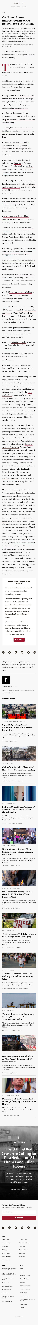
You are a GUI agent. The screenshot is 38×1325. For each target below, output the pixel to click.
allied (17, 248)
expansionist (15, 201)
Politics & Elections (13, 1095)
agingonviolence (22, 988)
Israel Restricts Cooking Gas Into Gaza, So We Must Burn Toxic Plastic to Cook (17, 894)
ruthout (17, 866)
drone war (17, 163)
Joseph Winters (8, 741)
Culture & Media (5, 1239)
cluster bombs (9, 348)
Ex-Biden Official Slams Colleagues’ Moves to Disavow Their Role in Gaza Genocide (18, 809)
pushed (6, 306)
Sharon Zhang (8, 1115)
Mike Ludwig (7, 1073)
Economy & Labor (23, 1239)
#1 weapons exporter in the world (21, 327)
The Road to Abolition (7, 1283)
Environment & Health (18, 721)
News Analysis (6, 721)
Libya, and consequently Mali (20, 292)
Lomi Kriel (7, 948)
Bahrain (27, 251)
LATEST (18, 7)
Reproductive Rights (6, 1256)
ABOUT (13, 7)
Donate (22, 1272)
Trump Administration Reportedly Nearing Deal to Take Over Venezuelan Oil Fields (18, 1017)
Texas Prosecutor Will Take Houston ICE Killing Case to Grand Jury (19, 935)
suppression (9, 254)
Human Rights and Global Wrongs (8, 1278)
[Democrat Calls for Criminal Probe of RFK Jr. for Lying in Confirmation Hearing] (19, 1085)
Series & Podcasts (6, 1260)
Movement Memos (6, 1289)
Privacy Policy (23, 1292)
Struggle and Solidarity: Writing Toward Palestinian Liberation (9, 1269)
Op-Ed (4, 13)
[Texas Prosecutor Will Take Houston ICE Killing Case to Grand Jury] (19, 920)
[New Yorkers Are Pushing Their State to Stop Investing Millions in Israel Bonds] (19, 836)
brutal (4, 201)
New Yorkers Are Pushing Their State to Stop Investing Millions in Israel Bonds (17, 852)
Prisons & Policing (12, 1053)
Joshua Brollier (8, 45)
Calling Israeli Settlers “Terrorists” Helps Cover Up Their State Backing (18, 768)
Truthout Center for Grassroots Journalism (27, 1300)
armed (4, 478)
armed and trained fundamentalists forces (19, 260)
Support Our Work (24, 1279)
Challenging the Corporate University (8, 1297)
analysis (12, 493)
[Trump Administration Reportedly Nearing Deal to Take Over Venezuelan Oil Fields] (19, 1000)
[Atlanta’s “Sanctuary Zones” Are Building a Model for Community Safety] (19, 960)
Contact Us (22, 1307)
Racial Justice (22, 1253)
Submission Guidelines (25, 1285)
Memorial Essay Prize (25, 1296)
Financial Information (25, 1289)
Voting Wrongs (5, 1293)
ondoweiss (18, 781)
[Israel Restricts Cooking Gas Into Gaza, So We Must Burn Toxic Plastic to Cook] (19, 878)
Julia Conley (7, 823)
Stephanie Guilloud (9, 988)
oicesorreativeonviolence (23, 45)
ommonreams (17, 823)
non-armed (15, 478)
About (21, 1268)
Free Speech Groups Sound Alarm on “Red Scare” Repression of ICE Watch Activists (17, 1059)
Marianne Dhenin (9, 866)
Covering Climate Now (7, 1301)
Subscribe (22, 1282)
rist (15, 741)
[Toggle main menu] (36, 3)
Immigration (10, 930)
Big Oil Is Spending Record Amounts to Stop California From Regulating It (17, 727)
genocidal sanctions (19, 108)
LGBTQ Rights (5, 1250)
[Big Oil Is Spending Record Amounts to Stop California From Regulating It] (19, 711)
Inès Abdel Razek (9, 781)
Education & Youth (6, 1243)
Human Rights (11, 803)
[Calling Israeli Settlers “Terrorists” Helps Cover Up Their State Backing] (19, 753)
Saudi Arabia (15, 251)
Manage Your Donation (25, 1275)
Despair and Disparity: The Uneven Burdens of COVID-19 (9, 1273)
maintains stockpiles (18, 342)
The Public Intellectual (7, 1286)
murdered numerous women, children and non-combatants (17, 169)
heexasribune (15, 948)
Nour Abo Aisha (8, 908)
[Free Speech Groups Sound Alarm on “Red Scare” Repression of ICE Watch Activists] (19, 1043)
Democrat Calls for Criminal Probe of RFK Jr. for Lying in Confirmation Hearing (19, 1101)
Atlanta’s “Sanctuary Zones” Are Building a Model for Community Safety (17, 976)
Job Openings (23, 1304)
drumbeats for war (27, 539)
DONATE (24, 7)
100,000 (19, 407)
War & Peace (10, 764)
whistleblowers (8, 360)
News (3, 803)
